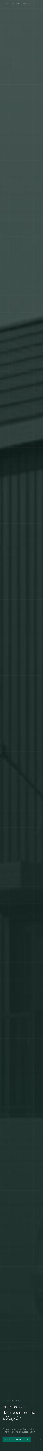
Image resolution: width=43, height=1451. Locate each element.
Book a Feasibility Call (16, 1439)
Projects (15, 4)
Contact (38, 4)
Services (27, 4)
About (5, 4)
